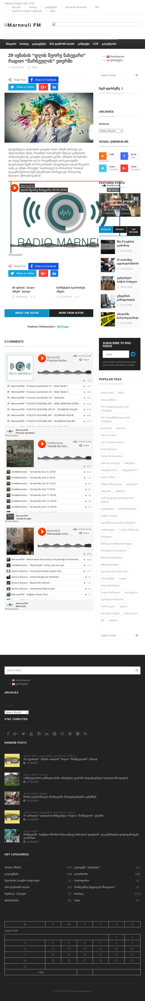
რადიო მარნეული (110, 592)
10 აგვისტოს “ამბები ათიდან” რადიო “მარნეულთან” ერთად (60, 759)
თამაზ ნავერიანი (127, 508)
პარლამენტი (108, 578)
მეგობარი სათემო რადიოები (27, 11)
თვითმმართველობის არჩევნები (118, 522)
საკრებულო (131, 592)
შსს (102, 620)
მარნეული (106, 536)
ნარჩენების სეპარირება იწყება (70, 289)
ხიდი (52, 11)
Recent (120, 229)
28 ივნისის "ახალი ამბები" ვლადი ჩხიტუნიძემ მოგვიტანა (25, 291)
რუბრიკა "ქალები (15, 893)
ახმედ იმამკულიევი (111, 484)
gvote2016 (106, 428)
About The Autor (27, 312)
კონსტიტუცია (108, 529)
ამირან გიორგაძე (110, 463)
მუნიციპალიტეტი (110, 564)
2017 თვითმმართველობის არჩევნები (115, 419)
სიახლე (33, 7)
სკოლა (124, 606)
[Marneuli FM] (24, 24)
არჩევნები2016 (109, 470)
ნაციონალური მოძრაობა (114, 571)
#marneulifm (107, 393)
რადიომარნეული (110, 585)
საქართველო (108, 606)
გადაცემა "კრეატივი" (87, 867)
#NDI (120, 393)
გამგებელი (132, 484)
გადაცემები (51, 7)
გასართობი (59, 756)
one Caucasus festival (112, 442)
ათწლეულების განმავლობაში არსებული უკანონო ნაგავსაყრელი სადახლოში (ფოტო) (75, 778)
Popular (105, 229)
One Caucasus (108, 435)
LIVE (97, 7)
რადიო (123, 578)
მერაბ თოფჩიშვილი (112, 557)
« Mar (40, 972)
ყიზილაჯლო (130, 613)
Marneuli (120, 428)
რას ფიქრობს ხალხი (76, 7)
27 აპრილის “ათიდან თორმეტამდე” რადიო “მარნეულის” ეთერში (63, 815)
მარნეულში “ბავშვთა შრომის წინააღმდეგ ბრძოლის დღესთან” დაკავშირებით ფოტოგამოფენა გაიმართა (81, 836)
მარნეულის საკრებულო (113, 550)
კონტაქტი (84, 43)
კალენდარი (109, 43)
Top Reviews (133, 230)
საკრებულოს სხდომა (112, 599)
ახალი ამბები (108, 477)
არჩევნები (129, 463)
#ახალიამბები (108, 400)
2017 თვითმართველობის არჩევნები (115, 409)
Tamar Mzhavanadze (111, 456)
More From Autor (71, 312)
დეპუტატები (107, 508)
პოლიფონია (81, 880)
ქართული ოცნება (110, 613)
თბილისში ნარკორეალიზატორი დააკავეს (130, 318)
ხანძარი (113, 620)
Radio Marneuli (109, 449)
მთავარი (16, 7)
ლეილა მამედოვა (129, 529)
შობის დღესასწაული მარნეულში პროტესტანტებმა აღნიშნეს (59, 796)
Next (137, 205)
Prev (102, 205)
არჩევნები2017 (130, 470)
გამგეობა (106, 491)
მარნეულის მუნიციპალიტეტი (116, 543)
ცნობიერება (12, 900)
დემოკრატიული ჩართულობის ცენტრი (117, 500)
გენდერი (120, 491)
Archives (104, 123)
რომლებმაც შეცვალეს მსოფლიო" (95, 887)
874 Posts (63, 326)
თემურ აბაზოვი (109, 515)
